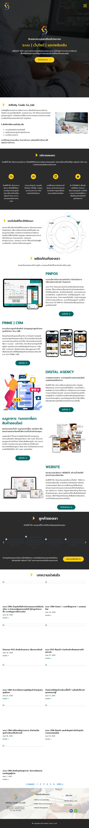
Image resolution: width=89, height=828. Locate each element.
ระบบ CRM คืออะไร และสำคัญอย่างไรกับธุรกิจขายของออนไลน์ (64, 731)
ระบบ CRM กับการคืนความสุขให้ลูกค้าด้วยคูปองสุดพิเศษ (23, 691)
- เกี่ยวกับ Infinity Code (70, 801)
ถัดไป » (60, 784)
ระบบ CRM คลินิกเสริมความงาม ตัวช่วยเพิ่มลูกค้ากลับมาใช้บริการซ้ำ (21, 731)
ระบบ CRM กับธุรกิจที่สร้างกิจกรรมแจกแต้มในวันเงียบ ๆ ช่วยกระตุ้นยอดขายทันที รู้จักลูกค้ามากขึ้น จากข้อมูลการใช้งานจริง (23, 609)
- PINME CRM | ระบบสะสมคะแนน (42, 804)
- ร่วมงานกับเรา (67, 805)
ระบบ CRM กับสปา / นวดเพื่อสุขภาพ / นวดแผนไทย (65, 608)
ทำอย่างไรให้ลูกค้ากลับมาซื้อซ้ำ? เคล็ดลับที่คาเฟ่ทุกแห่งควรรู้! (65, 691)
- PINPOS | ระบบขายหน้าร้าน (41, 800)
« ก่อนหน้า (30, 784)
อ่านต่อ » (6, 618)
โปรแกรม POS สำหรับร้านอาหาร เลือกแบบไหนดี (22, 649)
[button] (3, 542)
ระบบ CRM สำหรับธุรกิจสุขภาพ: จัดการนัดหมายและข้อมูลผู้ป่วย (22, 772)
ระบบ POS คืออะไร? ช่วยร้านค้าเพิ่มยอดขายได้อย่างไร (64, 651)
